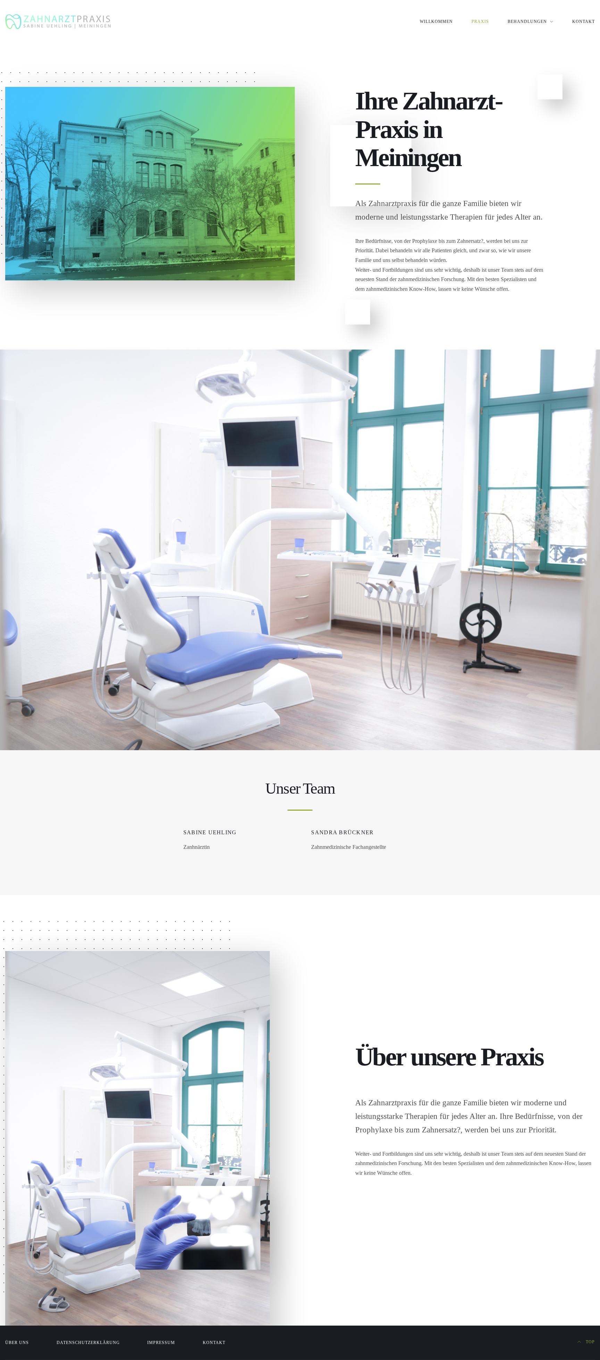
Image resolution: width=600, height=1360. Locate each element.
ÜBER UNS (17, 1342)
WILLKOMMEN (436, 21)
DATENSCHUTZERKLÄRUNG (88, 1342)
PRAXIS (480, 21)
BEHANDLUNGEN (527, 21)
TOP (589, 1341)
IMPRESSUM (161, 1342)
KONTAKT (583, 21)
